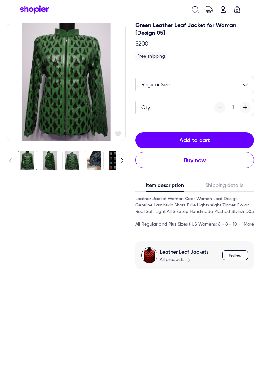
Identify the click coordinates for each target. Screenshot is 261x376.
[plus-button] (245, 107)
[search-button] (195, 9)
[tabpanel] (194, 212)
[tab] (165, 187)
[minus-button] (219, 107)
